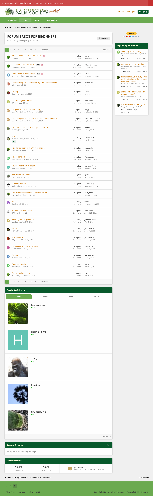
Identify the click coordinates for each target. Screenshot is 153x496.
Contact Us (21, 492)
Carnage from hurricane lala (132, 64)
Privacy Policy (10, 492)
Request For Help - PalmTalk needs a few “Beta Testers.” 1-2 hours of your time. (34, 3)
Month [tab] (45, 297)
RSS (38, 492)
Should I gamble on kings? (131, 51)
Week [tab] (19, 297)
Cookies (30, 492)
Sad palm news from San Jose (133, 104)
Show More (105, 437)
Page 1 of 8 (44, 50)
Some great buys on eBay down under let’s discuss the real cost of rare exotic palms (134, 79)
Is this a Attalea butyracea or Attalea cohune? (133, 93)
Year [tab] (71, 297)
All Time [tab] (97, 297)
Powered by (138, 492)
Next (30, 50)
